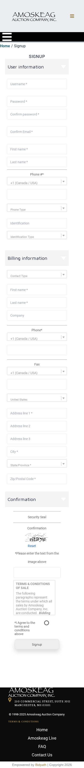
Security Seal (37, 517)
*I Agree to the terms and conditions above (24, 628)
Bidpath (40, 765)
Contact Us (42, 754)
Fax (37, 364)
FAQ (42, 746)
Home (42, 729)
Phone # (37, 174)
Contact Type (18, 276)
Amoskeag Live (42, 738)
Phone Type (17, 209)
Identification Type (22, 237)
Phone (37, 330)
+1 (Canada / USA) (24, 183)
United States (18, 399)
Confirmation (36, 528)
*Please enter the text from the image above (37, 557)
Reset (32, 546)
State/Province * (20, 465)
